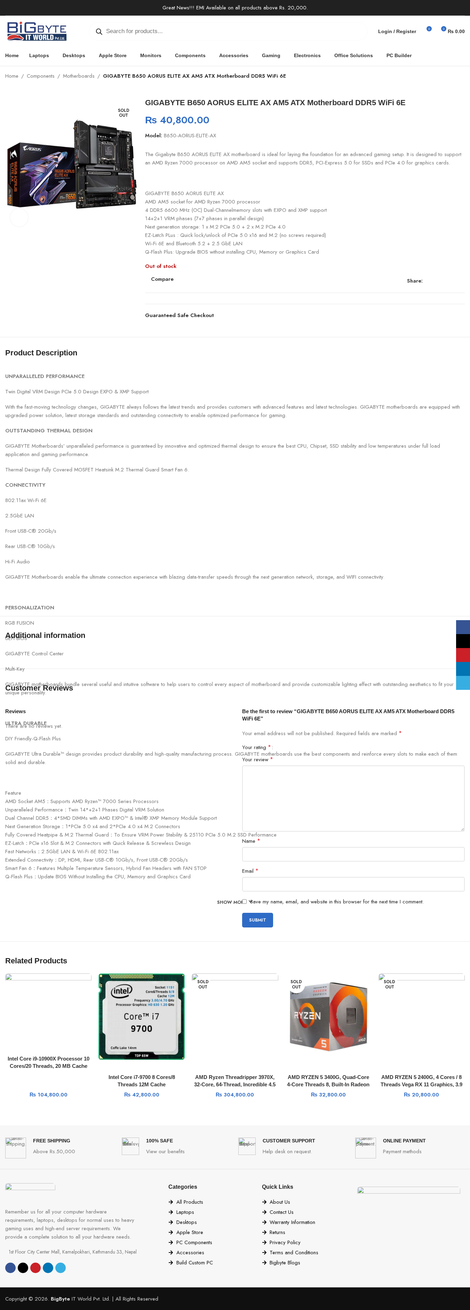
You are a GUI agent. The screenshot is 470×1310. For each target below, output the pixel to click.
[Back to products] (452, 76)
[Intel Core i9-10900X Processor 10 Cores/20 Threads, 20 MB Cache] (48, 1007)
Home (11, 76)
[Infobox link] (60, 1148)
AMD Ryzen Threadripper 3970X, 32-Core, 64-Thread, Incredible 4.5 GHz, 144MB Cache (235, 1084)
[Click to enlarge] (19, 217)
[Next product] (460, 76)
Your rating (256, 747)
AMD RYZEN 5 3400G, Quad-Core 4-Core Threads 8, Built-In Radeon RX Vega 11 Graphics (328, 1084)
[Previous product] (444, 76)
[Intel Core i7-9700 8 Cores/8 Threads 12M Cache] (141, 1016)
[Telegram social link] (460, 281)
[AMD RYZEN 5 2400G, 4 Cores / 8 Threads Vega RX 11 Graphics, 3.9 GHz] (422, 1016)
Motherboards (79, 76)
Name (251, 841)
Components (41, 76)
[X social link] (435, 281)
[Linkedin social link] (452, 281)
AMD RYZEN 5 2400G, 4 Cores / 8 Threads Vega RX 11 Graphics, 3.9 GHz (421, 1084)
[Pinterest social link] (443, 281)
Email (250, 871)
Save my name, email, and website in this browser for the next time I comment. (337, 902)
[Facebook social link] (427, 281)
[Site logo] (36, 30)
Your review (257, 759)
